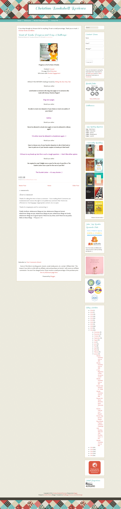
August (96, 340)
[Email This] (19, 177)
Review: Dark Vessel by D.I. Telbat (100, 387)
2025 (91, 312)
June (95, 344)
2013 (91, 451)
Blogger (52, 276)
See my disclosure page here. (49, 272)
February (96, 352)
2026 (91, 310)
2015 (91, 447)
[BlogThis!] (21, 177)
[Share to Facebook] (24, 177)
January (96, 354)
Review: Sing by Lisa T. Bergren (100, 417)
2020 (91, 322)
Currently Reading (94, 143)
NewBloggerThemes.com (69, 495)
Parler (91, 99)
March (95, 350)
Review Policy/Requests (41, 20)
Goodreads (88, 77)
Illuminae (54, 71)
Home (19, 20)
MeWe (95, 99)
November (97, 334)
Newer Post (22, 185)
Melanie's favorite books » (97, 217)
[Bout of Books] (49, 60)
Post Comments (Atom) (34, 262)
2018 (91, 326)
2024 (91, 314)
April (95, 348)
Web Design (79, 495)
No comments (48, 37)
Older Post (75, 185)
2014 (91, 449)
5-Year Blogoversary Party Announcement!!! (100, 373)
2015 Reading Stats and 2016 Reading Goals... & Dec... (100, 433)
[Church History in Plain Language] (90, 213)
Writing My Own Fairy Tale (63, 82)
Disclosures (27, 20)
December (97, 332)
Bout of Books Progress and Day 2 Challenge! (42, 34)
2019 (91, 324)
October (96, 336)
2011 (91, 455)
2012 (91, 453)
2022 (91, 318)
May (95, 346)
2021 (91, 320)
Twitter (100, 73)
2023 (91, 316)
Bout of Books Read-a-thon (30, 179)
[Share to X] (22, 177)
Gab (99, 99)
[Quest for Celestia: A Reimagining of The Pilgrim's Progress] (90, 186)
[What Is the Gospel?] (90, 198)
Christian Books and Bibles (26, 30)
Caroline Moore (47, 495)
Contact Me (54, 20)
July (95, 342)
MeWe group (90, 73)
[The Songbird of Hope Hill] (90, 157)
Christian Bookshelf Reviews (60, 8)
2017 (91, 328)
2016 (91, 330)
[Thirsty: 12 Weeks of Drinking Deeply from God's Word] (98, 172)
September (97, 338)
